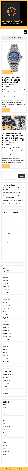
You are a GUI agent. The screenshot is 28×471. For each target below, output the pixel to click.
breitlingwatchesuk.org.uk (13, 22)
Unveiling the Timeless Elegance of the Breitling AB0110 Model (12, 256)
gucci (4, 420)
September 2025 (7, 305)
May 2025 (5, 318)
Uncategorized (6, 451)
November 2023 (7, 374)
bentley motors (6, 410)
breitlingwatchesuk (14, 84)
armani (4, 404)
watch (4, 454)
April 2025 (5, 321)
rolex (4, 429)
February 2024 (6, 365)
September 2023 (7, 380)
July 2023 (5, 387)
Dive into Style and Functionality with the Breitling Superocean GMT (11, 235)
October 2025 (6, 302)
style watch (5, 439)
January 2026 (6, 292)
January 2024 (6, 368)
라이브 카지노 (6, 215)
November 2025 (7, 299)
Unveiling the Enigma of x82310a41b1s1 (12, 203)
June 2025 (5, 314)
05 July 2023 (6, 127)
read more (5, 233)
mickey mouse (6, 426)
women (4, 461)
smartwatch (6, 435)
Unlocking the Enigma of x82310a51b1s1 (13, 200)
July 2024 (5, 349)
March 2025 (6, 324)
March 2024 (6, 361)
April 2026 (5, 283)
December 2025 (7, 296)
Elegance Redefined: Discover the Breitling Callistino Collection (12, 80)
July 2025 (5, 311)
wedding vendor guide (9, 222)
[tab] (25, 32)
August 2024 (6, 346)
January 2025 (6, 330)
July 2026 (5, 274)
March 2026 (6, 286)
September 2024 (7, 343)
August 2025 (6, 308)
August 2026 (6, 271)
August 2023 (6, 383)
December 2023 (7, 371)
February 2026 (6, 289)
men (4, 423)
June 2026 (5, 277)
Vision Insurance (7, 253)
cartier (4, 417)
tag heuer (5, 445)
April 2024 (5, 358)
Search (4, 173)
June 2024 (5, 352)
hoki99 (4, 242)
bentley (4, 407)
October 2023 (6, 377)
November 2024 (7, 336)
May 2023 (5, 393)
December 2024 (7, 333)
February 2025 (6, 327)
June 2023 (5, 390)
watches (5, 457)
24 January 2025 (8, 72)
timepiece (5, 448)
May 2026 (5, 280)
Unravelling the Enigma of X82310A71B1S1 (13, 192)
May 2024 (5, 355)
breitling (4, 414)
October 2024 (6, 340)
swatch (4, 442)
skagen (4, 432)
